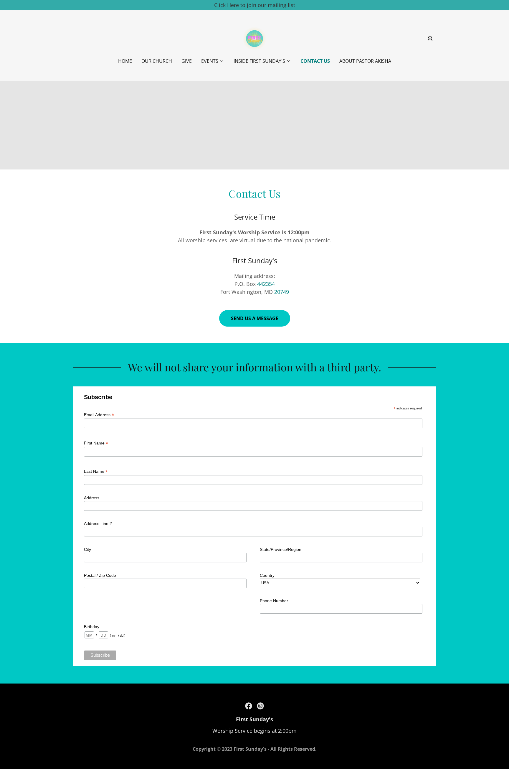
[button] (430, 39)
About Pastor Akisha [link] (365, 61)
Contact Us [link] (315, 61)
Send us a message (254, 318)
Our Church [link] (156, 61)
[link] (254, 38)
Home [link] (125, 61)
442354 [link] (266, 283)
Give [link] (186, 61)
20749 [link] (281, 291)
